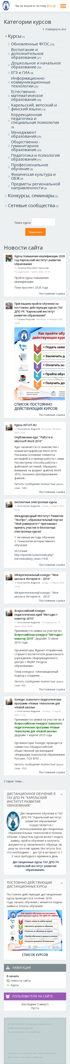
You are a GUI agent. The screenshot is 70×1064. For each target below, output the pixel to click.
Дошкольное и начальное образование (36, 65)
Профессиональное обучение (29, 166)
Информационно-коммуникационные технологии (30, 82)
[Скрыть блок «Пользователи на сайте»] (61, 996)
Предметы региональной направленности (35, 185)
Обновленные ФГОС (30, 44)
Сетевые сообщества (31, 205)
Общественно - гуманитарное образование (25, 145)
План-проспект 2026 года (31, 287)
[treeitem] (35, 976)
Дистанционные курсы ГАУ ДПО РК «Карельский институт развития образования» (36, 866)
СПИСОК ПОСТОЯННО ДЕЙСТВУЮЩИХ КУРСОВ (35, 406)
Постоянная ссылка (52, 293)
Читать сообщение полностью (34, 484)
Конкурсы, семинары (31, 195)
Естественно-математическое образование (27, 95)
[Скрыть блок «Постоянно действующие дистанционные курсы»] (61, 882)
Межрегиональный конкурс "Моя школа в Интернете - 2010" (36, 594)
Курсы (14, 36)
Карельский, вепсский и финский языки (34, 107)
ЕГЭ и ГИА (20, 72)
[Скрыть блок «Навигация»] (61, 968)
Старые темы (13, 781)
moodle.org (38, 1057)
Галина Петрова (26, 319)
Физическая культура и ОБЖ (33, 176)
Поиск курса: (23, 222)
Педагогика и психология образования (35, 157)
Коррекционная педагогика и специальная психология (35, 118)
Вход (51, 6)
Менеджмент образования (23, 134)
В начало (13, 976)
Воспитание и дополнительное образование (27, 53)
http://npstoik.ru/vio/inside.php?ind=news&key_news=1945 (33, 557)
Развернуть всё (56, 29)
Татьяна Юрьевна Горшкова (33, 267)
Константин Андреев (29, 428)
